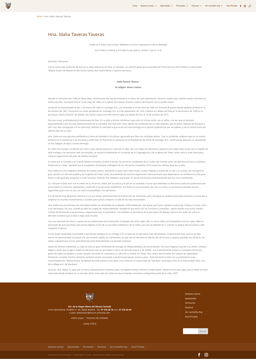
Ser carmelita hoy (212, 6)
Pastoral (195, 6)
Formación (180, 6)
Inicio (135, 6)
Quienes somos (147, 6)
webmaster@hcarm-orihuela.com (93, 312)
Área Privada (191, 316)
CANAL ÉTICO (89, 323)
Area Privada (232, 6)
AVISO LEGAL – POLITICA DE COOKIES (89, 318)
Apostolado (165, 6)
